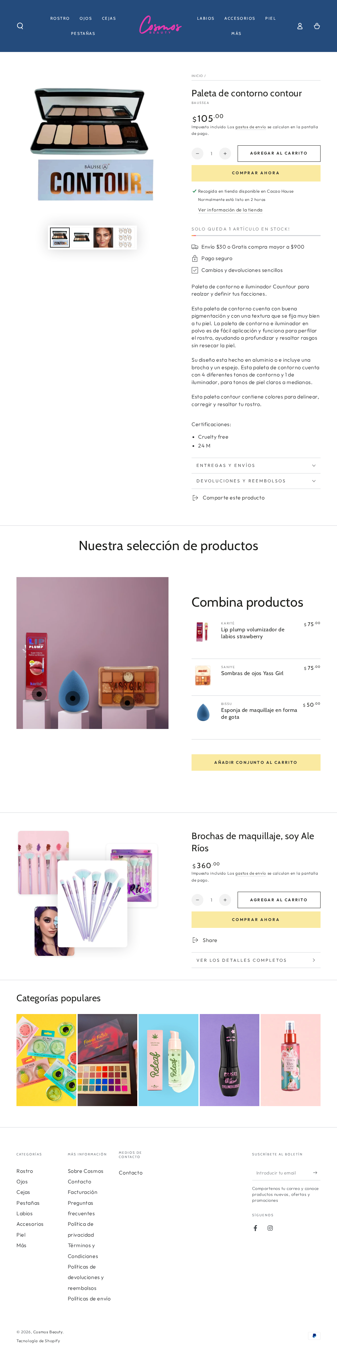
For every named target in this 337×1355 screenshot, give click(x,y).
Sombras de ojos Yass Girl (252, 673)
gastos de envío (250, 126)
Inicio (197, 76)
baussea (200, 103)
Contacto (79, 1181)
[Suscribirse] (317, 1173)
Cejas (23, 1192)
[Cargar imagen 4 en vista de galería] (125, 238)
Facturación (83, 1192)
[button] (20, 26)
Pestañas (28, 1202)
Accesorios (30, 1224)
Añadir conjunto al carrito (256, 762)
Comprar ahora (256, 172)
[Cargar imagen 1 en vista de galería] (60, 238)
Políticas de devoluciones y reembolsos (86, 1277)
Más (21, 1245)
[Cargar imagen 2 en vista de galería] (81, 238)
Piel (20, 1234)
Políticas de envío (89, 1298)
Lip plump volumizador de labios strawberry (252, 633)
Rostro (24, 1171)
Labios (24, 1213)
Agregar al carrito (279, 153)
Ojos (22, 1181)
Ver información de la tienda (230, 210)
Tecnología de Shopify (38, 1340)
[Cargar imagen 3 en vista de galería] (103, 238)
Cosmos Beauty (48, 1331)
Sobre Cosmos (86, 1171)
